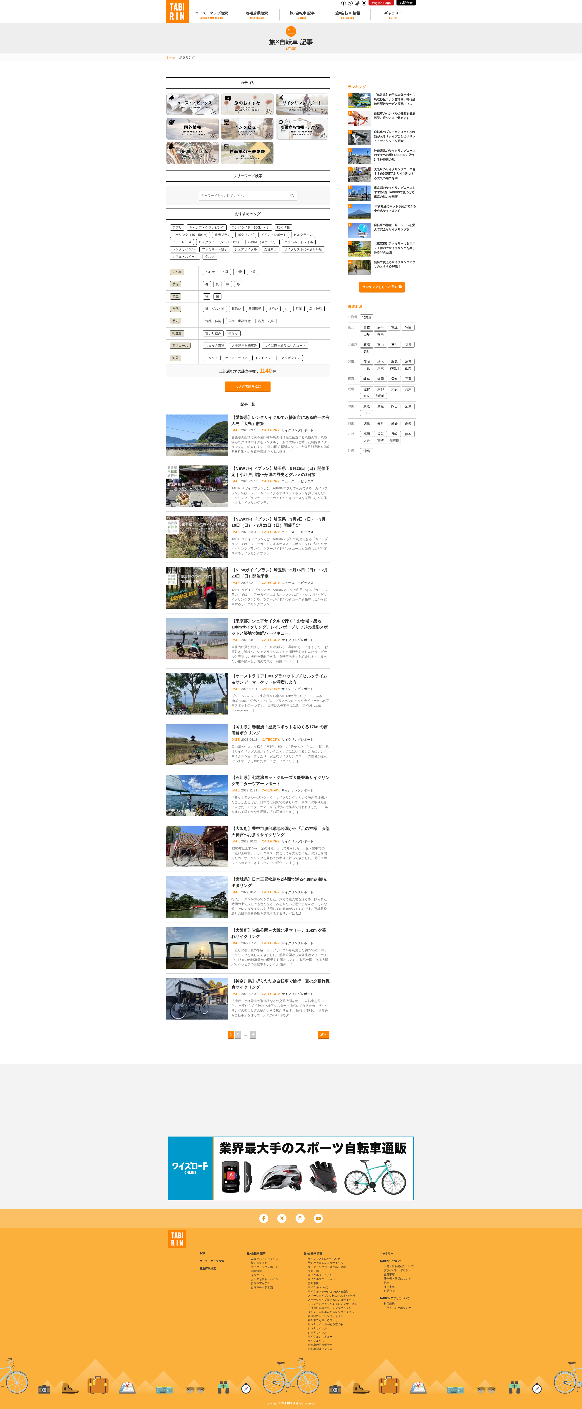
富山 (380, 344)
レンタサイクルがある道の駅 (325, 1324)
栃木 (380, 362)
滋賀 (367, 389)
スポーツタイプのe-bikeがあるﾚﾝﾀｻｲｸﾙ (331, 1295)
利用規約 (389, 1303)
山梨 (408, 368)
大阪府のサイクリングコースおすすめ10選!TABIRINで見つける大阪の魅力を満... (394, 174)
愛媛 (394, 423)
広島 (408, 406)
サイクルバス (316, 1340)
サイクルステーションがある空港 (328, 1291)
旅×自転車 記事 (302, 13)
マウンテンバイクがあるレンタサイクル (332, 1303)
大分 (367, 440)
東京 (380, 368)
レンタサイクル (317, 1328)
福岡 (367, 434)
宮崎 (380, 440)
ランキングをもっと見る (379, 287)
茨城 (367, 362)
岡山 (394, 406)
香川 (380, 423)
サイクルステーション (321, 1279)
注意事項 (389, 1286)
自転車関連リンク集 (320, 1349)
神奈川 (394, 368)
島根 (380, 406)
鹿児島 (394, 440)
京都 (380, 389)
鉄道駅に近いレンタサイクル (325, 1316)
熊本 (408, 434)
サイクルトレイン (319, 1287)
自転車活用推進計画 (320, 1344)
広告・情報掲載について (399, 1266)
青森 (367, 327)
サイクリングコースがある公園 (327, 1267)
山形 (367, 334)
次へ (323, 1034)
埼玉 (408, 362)
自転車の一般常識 (262, 1287)
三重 (408, 379)
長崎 (394, 434)
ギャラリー (393, 13)
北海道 (366, 317)
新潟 (367, 344)
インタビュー (259, 1275)
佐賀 (380, 434)
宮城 (394, 327)
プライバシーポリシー (397, 1270)
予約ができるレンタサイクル (325, 1262)
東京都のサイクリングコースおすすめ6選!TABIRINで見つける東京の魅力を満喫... (394, 192)
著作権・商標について (397, 1278)
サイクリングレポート (298, 430)
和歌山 (380, 396)
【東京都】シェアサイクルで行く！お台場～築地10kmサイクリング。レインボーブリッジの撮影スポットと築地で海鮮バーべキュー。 (279, 627)
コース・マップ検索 (211, 13)
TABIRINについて (390, 1261)
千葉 (367, 368)
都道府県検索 (257, 13)
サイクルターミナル (320, 1275)
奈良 (367, 396)
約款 (386, 1282)
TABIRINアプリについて (395, 1298)
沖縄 (367, 451)
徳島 (367, 423)
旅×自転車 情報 (347, 13)
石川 (394, 344)
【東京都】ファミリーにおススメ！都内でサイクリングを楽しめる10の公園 (394, 248)
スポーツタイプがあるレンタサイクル (331, 1299)
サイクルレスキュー (320, 1336)
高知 (408, 423)
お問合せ (406, 3)
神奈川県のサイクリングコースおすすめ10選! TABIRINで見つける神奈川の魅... (394, 155)
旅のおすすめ (259, 1262)
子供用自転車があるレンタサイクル (329, 1308)
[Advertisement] (291, 1100)
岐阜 (367, 379)
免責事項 (389, 1274)
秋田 (408, 327)
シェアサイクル (317, 1332)
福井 (408, 344)
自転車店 (313, 1283)
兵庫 (408, 389)
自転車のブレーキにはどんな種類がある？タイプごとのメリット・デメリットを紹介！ (394, 136)
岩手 (380, 327)
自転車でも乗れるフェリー (324, 1320)
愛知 (394, 379)
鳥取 (367, 406)
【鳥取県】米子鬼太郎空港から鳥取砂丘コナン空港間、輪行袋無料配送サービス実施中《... (394, 99)
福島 (380, 334)
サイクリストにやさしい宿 (324, 1258)
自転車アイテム (260, 1283)
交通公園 (313, 1271)
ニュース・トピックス (298, 481)
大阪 (394, 389)
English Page (381, 3)
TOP (202, 1253)
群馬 (394, 362)
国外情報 (256, 1271)
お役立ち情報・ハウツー (266, 1279)
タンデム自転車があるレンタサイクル (331, 1312)
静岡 (380, 379)
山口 (367, 413)
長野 (367, 351)
